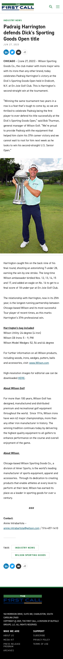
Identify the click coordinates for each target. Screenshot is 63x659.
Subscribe (39, 636)
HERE (21, 378)
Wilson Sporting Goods (30, 555)
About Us (9, 636)
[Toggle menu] (57, 6)
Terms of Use (40, 644)
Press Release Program (12, 645)
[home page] (18, 6)
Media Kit (9, 640)
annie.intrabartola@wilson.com (22, 528)
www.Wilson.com (39, 363)
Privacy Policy (41, 640)
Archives (9, 650)
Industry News (13, 20)
